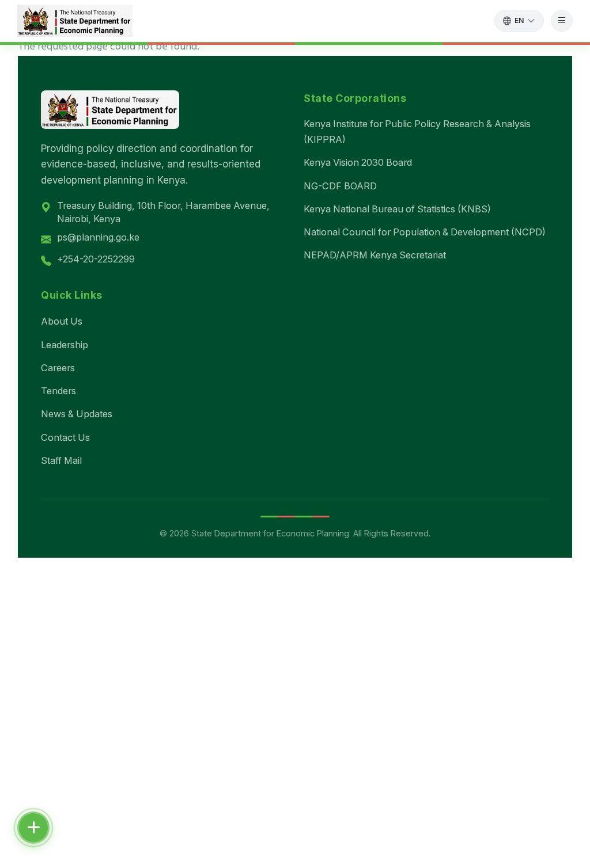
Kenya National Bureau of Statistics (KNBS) (397, 209)
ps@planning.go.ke (98, 237)
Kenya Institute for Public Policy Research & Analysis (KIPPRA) (417, 131)
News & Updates (76, 414)
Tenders (58, 391)
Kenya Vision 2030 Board (358, 162)
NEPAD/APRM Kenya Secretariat (375, 255)
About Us (61, 321)
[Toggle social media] (33, 828)
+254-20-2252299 (96, 259)
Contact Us (65, 437)
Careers (58, 368)
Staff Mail (61, 460)
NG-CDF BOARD (340, 186)
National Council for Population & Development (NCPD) (425, 232)
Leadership (64, 345)
